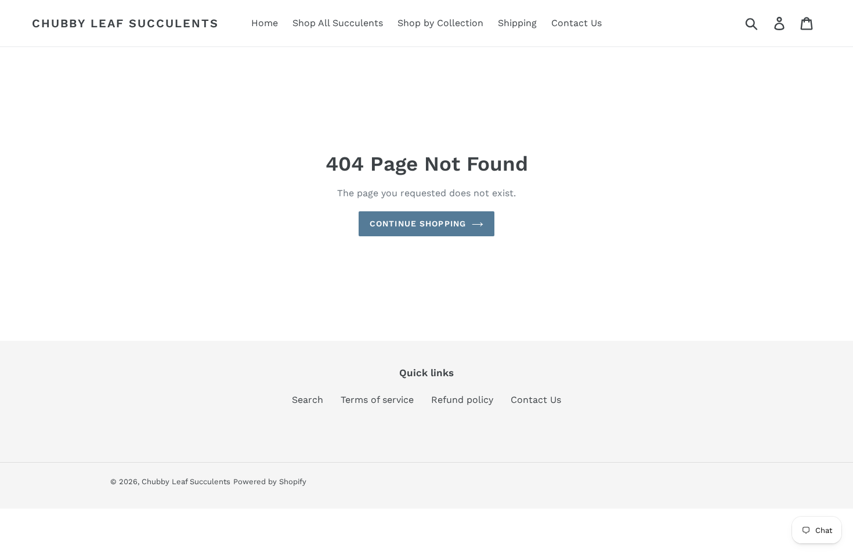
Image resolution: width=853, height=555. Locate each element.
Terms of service (377, 399)
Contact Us (536, 399)
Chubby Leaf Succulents (125, 23)
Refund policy (462, 399)
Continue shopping (418, 223)
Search (307, 399)
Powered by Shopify (269, 481)
